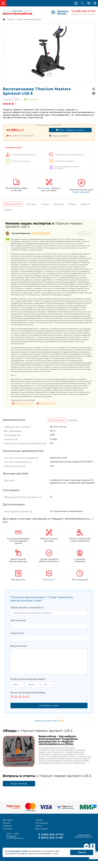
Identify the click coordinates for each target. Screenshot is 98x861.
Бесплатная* (44, 188)
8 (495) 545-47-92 (83, 11)
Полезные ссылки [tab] (13, 148)
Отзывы (39, 820)
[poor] (15, 696)
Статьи (38, 826)
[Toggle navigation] (3, 3)
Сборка (6, 823)
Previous (4, 50)
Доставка (7, 820)
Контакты (7, 829)
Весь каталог (41, 829)
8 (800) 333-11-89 (50, 837)
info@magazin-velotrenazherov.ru (83, 836)
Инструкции (41, 823)
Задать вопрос (19, 783)
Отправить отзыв (49, 705)
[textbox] (52, 318)
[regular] (19, 696)
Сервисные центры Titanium (47, 721)
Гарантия (7, 826)
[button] (17, 684)
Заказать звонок (63, 12)
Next (93, 50)
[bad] (11, 696)
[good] (23, 696)
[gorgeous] (27, 696)
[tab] (12, 204)
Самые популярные (47, 403)
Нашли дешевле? (60, 136)
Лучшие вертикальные (23, 403)
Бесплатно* (49, 579)
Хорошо (82, 852)
